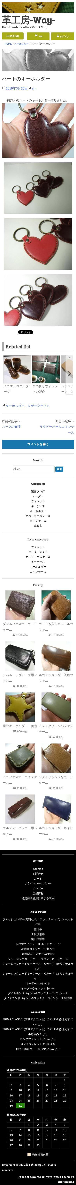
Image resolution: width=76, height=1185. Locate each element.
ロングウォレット (31, 1039)
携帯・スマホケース (38, 516)
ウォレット (38, 501)
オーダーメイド (38, 552)
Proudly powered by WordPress (39, 1177)
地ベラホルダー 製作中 (31, 1049)
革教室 (38, 525)
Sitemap (38, 868)
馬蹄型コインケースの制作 (38, 953)
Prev (7, 357)
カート (38, 878)
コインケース (38, 520)
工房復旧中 (38, 934)
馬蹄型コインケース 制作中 (38, 948)
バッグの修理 (11, 426)
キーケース (38, 506)
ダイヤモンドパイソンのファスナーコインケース (38, 993)
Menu (14, 36)
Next (69, 357)
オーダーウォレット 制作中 (38, 988)
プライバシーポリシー (38, 883)
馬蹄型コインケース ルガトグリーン (38, 944)
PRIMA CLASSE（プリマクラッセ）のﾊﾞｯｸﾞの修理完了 (36, 1019)
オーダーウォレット (38, 983)
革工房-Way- (28, 19)
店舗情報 (38, 893)
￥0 (40, 36)
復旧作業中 (38, 939)
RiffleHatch (66, 1181)
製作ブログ (38, 491)
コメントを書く (38, 444)
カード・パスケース (38, 556)
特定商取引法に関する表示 (38, 898)
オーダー (38, 496)
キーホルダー (15, 406)
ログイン (64, 36)
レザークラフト (38, 406)
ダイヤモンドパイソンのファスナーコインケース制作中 (38, 998)
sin (34, 88)
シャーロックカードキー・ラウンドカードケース (38, 958)
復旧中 (38, 929)
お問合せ (38, 873)
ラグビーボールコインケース (57, 429)
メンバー (38, 888)
